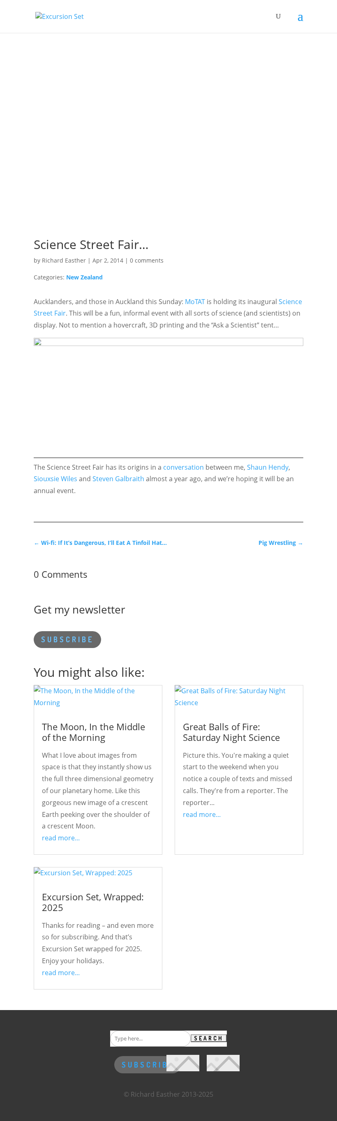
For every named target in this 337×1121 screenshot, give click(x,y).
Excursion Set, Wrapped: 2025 (93, 901)
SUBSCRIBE (67, 639)
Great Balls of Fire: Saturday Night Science (231, 731)
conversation (183, 467)
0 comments (147, 260)
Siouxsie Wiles (55, 478)
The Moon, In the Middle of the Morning (93, 731)
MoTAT (195, 301)
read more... (61, 837)
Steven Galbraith (118, 478)
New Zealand (84, 277)
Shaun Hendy (268, 467)
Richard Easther (64, 260)
